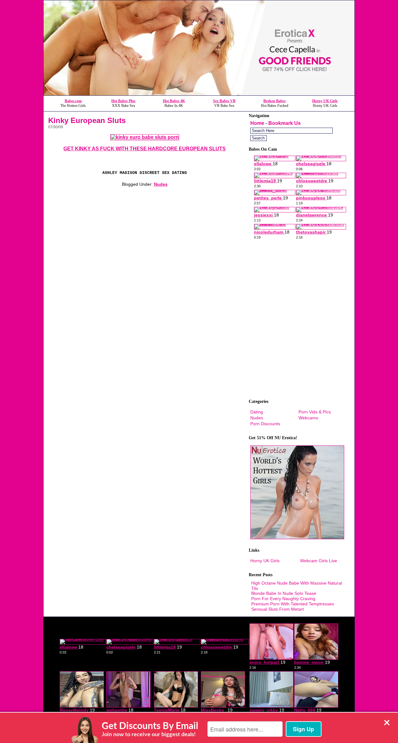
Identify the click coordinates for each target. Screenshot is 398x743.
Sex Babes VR (224, 101)
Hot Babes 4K (174, 101)
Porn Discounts (265, 423)
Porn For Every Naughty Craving (283, 598)
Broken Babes (274, 101)
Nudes (161, 184)
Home (257, 123)
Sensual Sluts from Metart (277, 609)
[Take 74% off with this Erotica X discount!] (199, 93)
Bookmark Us (284, 123)
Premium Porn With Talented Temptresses (292, 603)
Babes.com (73, 101)
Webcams (308, 417)
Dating (256, 411)
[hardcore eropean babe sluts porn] (144, 137)
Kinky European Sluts (87, 120)
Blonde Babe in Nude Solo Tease (283, 593)
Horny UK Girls (325, 101)
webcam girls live (318, 560)
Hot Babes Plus (123, 101)
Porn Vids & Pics (314, 411)
